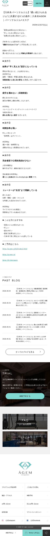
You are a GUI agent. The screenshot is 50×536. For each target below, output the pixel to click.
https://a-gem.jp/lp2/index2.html (15, 249)
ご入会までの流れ (32, 487)
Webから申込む (34, 533)
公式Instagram (10, 520)
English (30, 3)
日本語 (25, 3)
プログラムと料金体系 (9, 487)
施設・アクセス (7, 495)
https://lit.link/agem (10, 260)
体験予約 (39, 3)
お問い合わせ (6, 504)
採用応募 (5, 512)
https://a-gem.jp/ (9, 255)
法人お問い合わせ (32, 504)
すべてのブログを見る (25, 352)
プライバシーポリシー (34, 512)
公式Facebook (35, 520)
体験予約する (25, 396)
